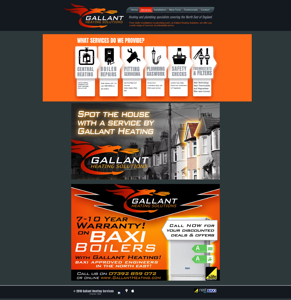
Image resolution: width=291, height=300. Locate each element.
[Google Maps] (126, 290)
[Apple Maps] (132, 290)
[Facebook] (120, 294)
